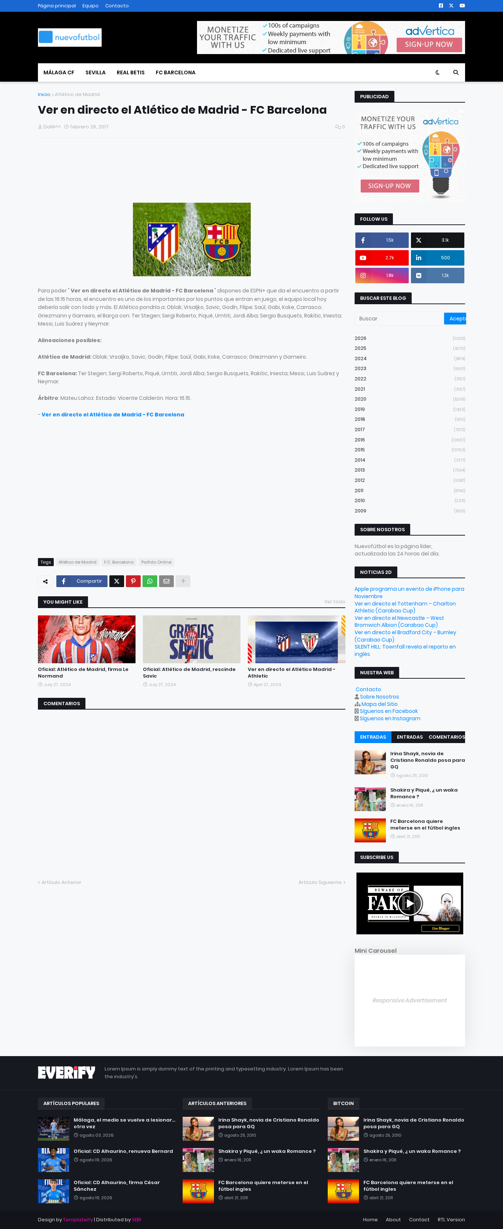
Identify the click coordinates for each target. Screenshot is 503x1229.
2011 (410, 490)
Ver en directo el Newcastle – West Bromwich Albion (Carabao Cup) (399, 621)
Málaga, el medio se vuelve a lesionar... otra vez (124, 1123)
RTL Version (451, 1219)
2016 (410, 439)
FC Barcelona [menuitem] (176, 72)
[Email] (166, 581)
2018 (410, 419)
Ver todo (334, 601)
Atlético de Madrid (77, 94)
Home (370, 1219)
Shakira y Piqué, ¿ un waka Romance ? (424, 793)
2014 (410, 460)
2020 (410, 398)
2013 (410, 469)
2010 (410, 500)
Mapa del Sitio (380, 704)
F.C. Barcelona (119, 562)
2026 (410, 338)
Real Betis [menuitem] (131, 72)
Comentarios (447, 737)
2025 (410, 348)
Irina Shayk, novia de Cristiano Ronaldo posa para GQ (427, 760)
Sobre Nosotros (379, 696)
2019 (410, 409)
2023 (410, 368)
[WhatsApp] (150, 581)
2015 (410, 449)
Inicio (44, 94)
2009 (410, 510)
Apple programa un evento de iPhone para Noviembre (409, 592)
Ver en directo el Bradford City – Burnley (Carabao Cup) (405, 636)
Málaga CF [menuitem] (58, 72)
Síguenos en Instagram (390, 718)
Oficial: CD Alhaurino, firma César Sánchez (117, 1186)
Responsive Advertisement (410, 1000)
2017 (410, 429)
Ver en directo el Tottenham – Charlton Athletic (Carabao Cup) (405, 607)
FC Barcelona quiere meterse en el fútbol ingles (425, 825)
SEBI (136, 1219)
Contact (419, 1219)
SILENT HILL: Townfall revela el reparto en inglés (405, 650)
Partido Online (156, 562)
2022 (410, 378)
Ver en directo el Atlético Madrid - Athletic (291, 672)
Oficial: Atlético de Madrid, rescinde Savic (189, 672)
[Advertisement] (124, 173)
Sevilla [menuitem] (95, 72)
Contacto (117, 6)
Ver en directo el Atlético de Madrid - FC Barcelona (113, 414)
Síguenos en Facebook (389, 711)
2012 (410, 480)
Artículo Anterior (61, 882)
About (393, 1219)
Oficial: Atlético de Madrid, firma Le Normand (83, 672)
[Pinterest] (133, 581)
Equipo (90, 6)
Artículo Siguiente (320, 882)
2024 (410, 358)
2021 (410, 389)
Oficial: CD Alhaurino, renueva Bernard (123, 1151)
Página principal (57, 6)
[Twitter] (116, 581)
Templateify (78, 1219)
